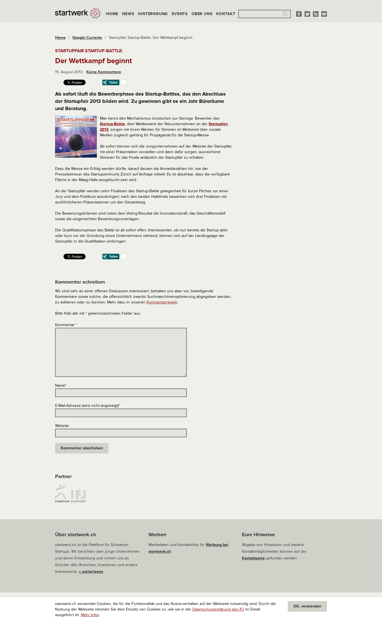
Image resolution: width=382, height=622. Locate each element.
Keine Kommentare (103, 72)
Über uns (202, 13)
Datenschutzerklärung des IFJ (218, 609)
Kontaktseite (253, 558)
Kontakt (225, 13)
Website (62, 425)
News (128, 13)
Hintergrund (153, 13)
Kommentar (66, 324)
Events (180, 13)
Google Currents (87, 37)
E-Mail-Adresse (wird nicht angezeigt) (87, 405)
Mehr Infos (90, 614)
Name (61, 385)
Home (112, 13)
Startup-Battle (112, 124)
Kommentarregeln (162, 302)
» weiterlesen (91, 571)
